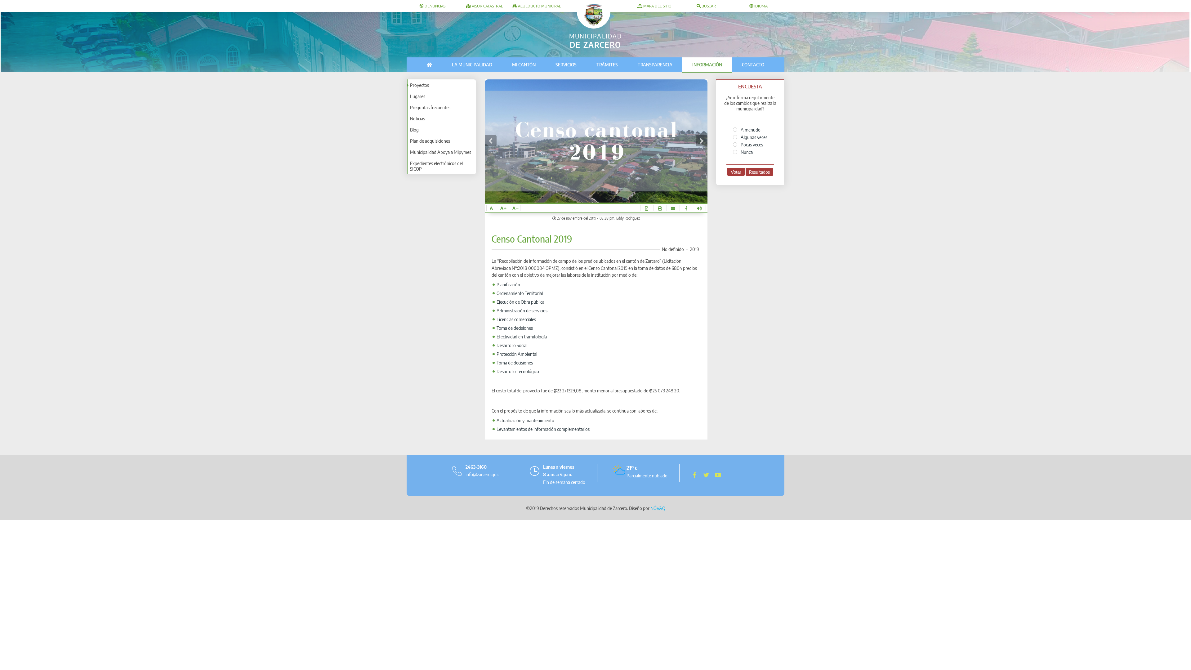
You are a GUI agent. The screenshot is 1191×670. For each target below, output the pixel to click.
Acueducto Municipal (539, 5)
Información (707, 64)
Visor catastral (487, 5)
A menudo (750, 129)
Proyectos (419, 85)
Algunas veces (753, 137)
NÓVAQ (657, 508)
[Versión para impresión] (660, 208)
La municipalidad (472, 64)
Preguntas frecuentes (430, 107)
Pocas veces (751, 144)
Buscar (708, 5)
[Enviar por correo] (673, 208)
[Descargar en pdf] (646, 208)
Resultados (759, 172)
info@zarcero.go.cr (483, 474)
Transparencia (655, 64)
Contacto (753, 64)
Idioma (760, 5)
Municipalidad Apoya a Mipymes (440, 152)
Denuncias (434, 5)
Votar (736, 172)
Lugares (417, 96)
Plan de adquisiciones (430, 141)
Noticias (417, 118)
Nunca (746, 152)
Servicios (566, 64)
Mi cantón (524, 64)
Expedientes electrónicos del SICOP (436, 166)
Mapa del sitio (656, 5)
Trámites (607, 64)
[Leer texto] (699, 208)
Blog (414, 129)
